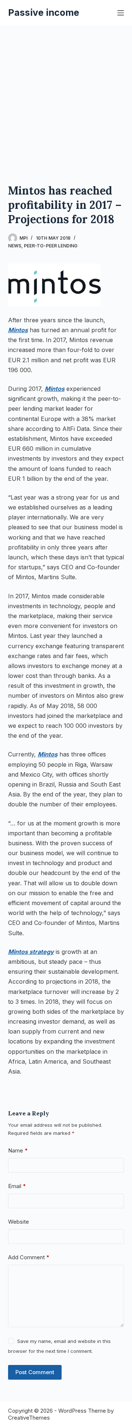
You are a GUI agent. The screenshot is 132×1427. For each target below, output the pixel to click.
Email (17, 1186)
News (14, 245)
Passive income (43, 12)
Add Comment (29, 1257)
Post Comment (34, 1372)
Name (18, 1150)
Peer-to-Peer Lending (50, 245)
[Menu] (120, 13)
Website (18, 1221)
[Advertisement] (66, 95)
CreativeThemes (29, 1417)
